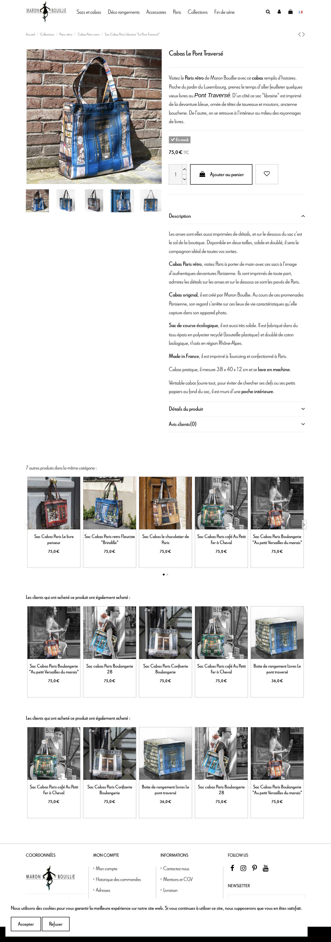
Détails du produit (186, 409)
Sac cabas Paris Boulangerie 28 (109, 669)
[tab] (237, 216)
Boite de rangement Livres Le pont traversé (277, 669)
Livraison (170, 890)
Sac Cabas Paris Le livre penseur (54, 539)
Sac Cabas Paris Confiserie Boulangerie (165, 669)
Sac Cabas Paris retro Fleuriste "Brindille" (109, 539)
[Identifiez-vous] (279, 11)
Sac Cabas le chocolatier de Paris (165, 539)
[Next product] (303, 34)
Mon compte (106, 868)
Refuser (55, 924)
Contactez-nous (176, 868)
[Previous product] (300, 34)
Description (180, 216)
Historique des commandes (118, 879)
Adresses (103, 890)
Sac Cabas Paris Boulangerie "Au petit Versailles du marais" (277, 539)
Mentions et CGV (178, 879)
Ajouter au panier (227, 174)
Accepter (26, 924)
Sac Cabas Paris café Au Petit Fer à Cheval (221, 539)
